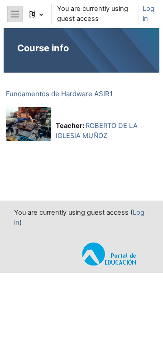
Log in (148, 14)
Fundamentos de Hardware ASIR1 (59, 93)
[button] (36, 14)
